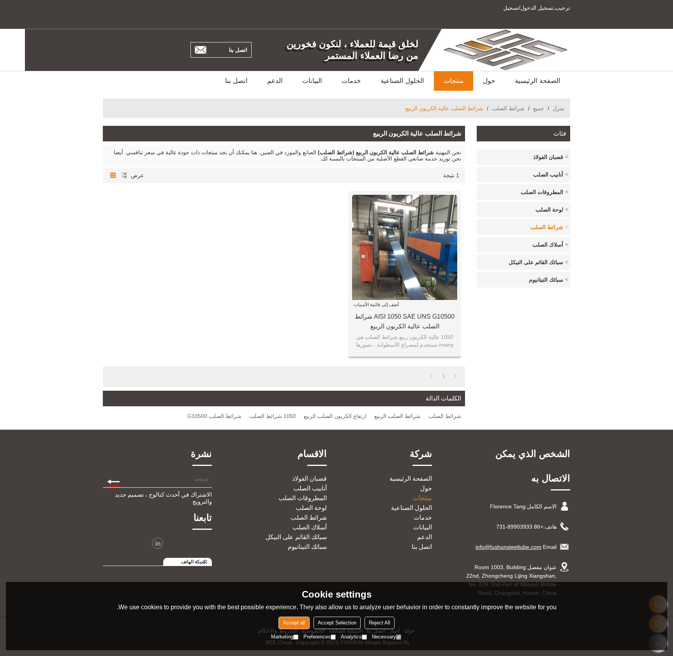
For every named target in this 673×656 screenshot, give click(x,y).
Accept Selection (337, 623)
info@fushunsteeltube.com (508, 547)
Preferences (317, 637)
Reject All (379, 623)
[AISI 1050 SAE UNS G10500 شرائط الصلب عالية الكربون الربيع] (404, 247)
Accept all (294, 623)
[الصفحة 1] (455, 376)
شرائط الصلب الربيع (397, 416)
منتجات (453, 81)
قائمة (124, 175)
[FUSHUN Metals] (506, 50)
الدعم (275, 81)
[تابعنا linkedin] (157, 543)
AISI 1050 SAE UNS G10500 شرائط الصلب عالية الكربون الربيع (405, 321)
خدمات (351, 81)
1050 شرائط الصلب (272, 416)
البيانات (312, 81)
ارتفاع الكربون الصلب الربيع (335, 416)
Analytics (351, 637)
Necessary (384, 637)
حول (489, 81)
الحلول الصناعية (402, 81)
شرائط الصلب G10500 (214, 416)
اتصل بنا (238, 50)
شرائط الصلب (508, 108)
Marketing (282, 637)
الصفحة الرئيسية (537, 81)
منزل (558, 108)
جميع (538, 108)
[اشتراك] (113, 479)
